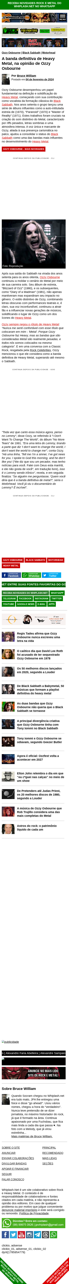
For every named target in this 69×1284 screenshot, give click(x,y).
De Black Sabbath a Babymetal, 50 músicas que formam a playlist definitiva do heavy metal (40, 689)
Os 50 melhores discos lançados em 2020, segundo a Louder (39, 670)
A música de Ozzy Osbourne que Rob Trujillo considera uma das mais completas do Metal (39, 812)
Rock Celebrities (40, 350)
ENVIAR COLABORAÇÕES (18, 1158)
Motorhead (48, 52)
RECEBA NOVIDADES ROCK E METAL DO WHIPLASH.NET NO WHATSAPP (34, 5)
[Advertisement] (29, 399)
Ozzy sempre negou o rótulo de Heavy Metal (30, 324)
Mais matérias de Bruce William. (32, 1136)
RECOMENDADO (52, 1152)
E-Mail (41, 604)
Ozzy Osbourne (11, 52)
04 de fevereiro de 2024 (40, 79)
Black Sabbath (31, 52)
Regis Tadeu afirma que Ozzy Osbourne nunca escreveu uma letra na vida (38, 637)
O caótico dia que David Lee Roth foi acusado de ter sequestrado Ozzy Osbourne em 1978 (40, 654)
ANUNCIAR (9, 1152)
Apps (52, 604)
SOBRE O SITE (11, 1147)
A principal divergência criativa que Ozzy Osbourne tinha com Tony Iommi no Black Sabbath (38, 724)
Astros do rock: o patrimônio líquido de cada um (37, 827)
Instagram (41, 598)
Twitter (57, 598)
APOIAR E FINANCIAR (15, 1168)
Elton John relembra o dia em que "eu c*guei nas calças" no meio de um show (40, 777)
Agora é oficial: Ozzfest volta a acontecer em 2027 (38, 757)
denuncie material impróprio (19, 1210)
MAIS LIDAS (49, 1158)
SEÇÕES (47, 1163)
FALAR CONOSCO (13, 1179)
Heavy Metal (10, 97)
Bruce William (26, 75)
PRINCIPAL (49, 1147)
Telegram (9, 598)
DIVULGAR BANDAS (14, 1163)
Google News (25, 604)
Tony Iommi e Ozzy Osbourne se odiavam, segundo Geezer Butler (39, 740)
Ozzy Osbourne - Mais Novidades (23, 149)
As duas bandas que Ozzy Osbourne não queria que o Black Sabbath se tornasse (40, 707)
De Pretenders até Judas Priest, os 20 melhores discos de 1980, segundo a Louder (38, 794)
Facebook (25, 598)
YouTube (8, 604)
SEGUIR (7, 1174)
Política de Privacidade (34, 1213)
